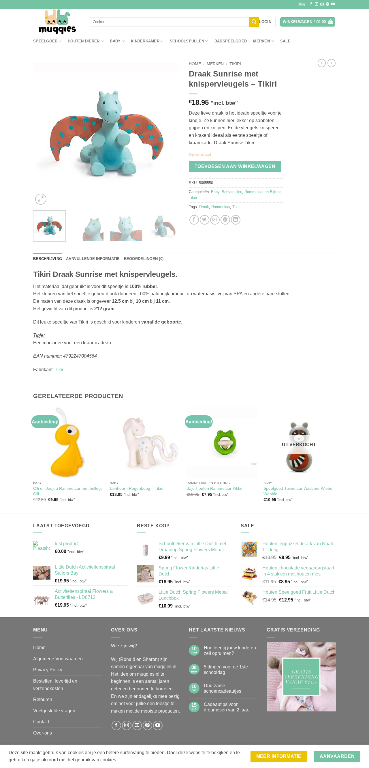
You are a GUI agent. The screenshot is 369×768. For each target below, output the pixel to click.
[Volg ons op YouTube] (333, 4)
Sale (285, 41)
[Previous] (43, 132)
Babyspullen (232, 192)
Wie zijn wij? (124, 645)
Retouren (42, 699)
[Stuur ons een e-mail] (322, 4)
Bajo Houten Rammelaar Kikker (215, 488)
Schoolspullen (187, 41)
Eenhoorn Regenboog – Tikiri (136, 488)
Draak (204, 207)
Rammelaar (220, 207)
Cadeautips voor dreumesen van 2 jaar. (226, 707)
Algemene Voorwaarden (58, 658)
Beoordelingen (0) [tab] (143, 259)
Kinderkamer (145, 41)
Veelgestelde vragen (54, 710)
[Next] (170, 132)
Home (195, 64)
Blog (301, 4)
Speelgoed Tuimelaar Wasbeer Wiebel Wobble (298, 491)
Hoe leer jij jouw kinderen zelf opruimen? (230, 650)
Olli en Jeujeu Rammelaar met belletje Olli (68, 491)
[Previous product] (331, 63)
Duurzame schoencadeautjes (222, 688)
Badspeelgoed (230, 41)
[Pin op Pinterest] (225, 220)
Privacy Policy (47, 669)
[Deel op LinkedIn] (235, 220)
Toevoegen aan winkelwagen (235, 166)
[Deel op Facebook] (194, 220)
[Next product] (322, 63)
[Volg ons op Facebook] (311, 4)
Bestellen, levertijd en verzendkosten (55, 685)
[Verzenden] (254, 22)
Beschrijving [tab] (47, 259)
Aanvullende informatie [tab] (93, 259)
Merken (261, 41)
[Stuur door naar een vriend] (215, 220)
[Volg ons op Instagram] (316, 4)
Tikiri (235, 64)
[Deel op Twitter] (204, 220)
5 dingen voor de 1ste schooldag (226, 669)
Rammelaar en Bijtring (262, 192)
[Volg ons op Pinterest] (327, 4)
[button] (265, 22)
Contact (41, 721)
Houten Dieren (83, 41)
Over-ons (42, 732)
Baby (115, 41)
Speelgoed (45, 41)
